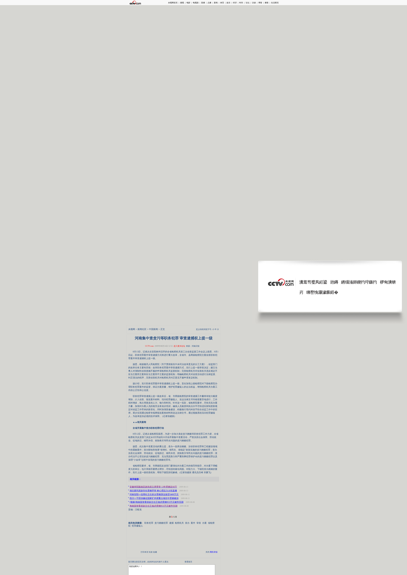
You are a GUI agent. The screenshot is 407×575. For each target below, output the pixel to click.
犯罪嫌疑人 (137, 526)
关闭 (207, 552)
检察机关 (179, 523)
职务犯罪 (148, 523)
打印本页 (144, 552)
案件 (193, 523)
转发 (151, 552)
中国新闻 (153, 329)
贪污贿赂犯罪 (161, 523)
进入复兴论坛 (179, 346)
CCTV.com (149, 346)
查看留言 (188, 562)
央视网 (131, 329)
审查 (199, 523)
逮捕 (171, 523)
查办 (187, 523)
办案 (204, 523)
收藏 (155, 552)
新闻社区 (142, 329)
